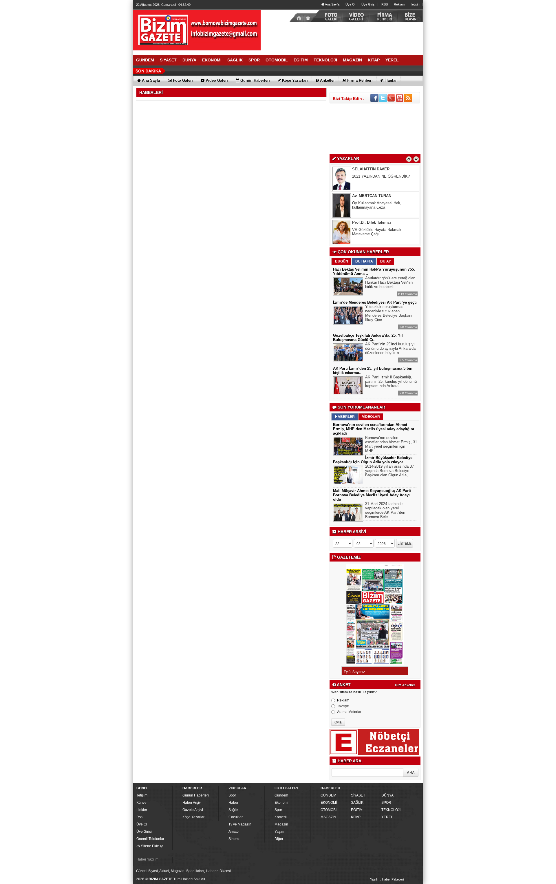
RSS (384, 4)
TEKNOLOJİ (390, 810)
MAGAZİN (328, 817)
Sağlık (233, 810)
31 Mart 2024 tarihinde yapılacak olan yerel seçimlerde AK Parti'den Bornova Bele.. (385, 510)
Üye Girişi (368, 4)
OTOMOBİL (330, 810)
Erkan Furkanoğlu (368, 226)
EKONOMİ (329, 803)
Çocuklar (235, 817)
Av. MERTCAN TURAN (371, 172)
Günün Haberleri (195, 795)
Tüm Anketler (404, 685)
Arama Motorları (349, 712)
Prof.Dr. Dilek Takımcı (371, 199)
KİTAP (356, 817)
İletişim (141, 795)
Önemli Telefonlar (150, 839)
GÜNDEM (328, 795)
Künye (141, 803)
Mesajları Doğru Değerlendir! (376, 233)
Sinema (234, 839)
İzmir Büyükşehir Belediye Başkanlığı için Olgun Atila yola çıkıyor (372, 459)
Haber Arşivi (192, 803)
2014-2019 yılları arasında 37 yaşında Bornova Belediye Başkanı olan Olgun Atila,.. (389, 470)
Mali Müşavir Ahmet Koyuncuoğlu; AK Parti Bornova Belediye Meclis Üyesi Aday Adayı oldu (372, 495)
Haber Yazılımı (147, 859)
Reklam (399, 4)
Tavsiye (343, 706)
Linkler (141, 810)
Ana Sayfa (331, 4)
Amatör (234, 832)
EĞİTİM (357, 810)
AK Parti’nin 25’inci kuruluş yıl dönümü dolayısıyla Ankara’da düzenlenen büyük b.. (390, 348)
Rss (139, 817)
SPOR (386, 803)
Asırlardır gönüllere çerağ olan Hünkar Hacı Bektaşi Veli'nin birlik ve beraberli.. (390, 282)
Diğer (279, 839)
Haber (233, 803)
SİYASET (358, 795)
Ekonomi (281, 803)
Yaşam (280, 832)
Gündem (281, 795)
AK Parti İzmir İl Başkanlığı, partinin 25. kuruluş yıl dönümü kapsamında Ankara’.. (391, 381)
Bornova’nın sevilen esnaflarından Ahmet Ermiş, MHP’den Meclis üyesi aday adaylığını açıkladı (373, 428)
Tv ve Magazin (239, 824)
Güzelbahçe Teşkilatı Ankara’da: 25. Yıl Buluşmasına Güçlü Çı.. (368, 337)
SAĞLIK (357, 803)
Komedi (281, 817)
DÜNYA (387, 795)
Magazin (281, 824)
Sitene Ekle (150, 846)
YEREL (387, 817)
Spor (232, 795)
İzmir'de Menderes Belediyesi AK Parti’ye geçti (375, 302)
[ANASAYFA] (197, 30)
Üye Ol (350, 4)
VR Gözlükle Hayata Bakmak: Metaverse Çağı (377, 208)
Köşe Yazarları (193, 817)
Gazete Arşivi (192, 810)
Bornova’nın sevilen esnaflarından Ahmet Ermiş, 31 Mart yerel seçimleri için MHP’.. (391, 444)
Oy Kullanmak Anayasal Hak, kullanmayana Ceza (376, 182)
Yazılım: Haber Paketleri (387, 879)
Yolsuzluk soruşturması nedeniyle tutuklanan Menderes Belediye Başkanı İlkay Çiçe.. (388, 313)
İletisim (415, 4)
